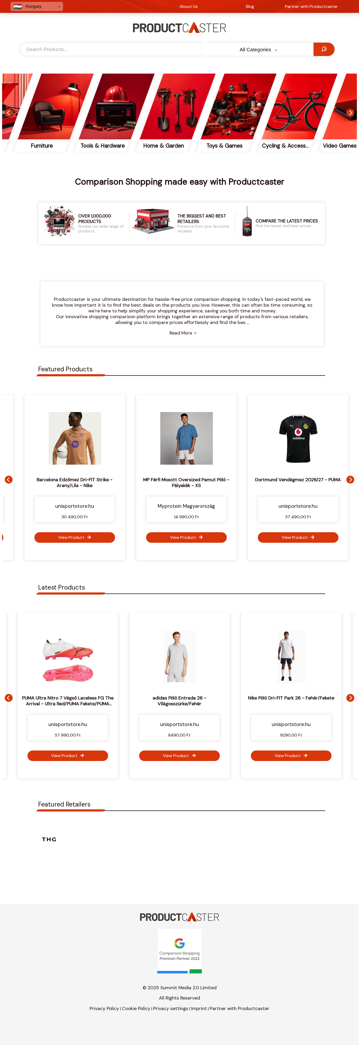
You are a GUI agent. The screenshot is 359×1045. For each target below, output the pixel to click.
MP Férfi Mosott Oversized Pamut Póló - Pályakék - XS (180, 482)
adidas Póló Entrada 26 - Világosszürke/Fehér (118, 701)
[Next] (350, 113)
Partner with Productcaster (239, 1008)
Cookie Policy (136, 1008)
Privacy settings (170, 1008)
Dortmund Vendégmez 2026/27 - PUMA (291, 480)
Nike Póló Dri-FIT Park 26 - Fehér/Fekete (230, 698)
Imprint (199, 1008)
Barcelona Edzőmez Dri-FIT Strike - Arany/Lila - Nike (68, 482)
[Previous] (9, 113)
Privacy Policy (104, 1008)
